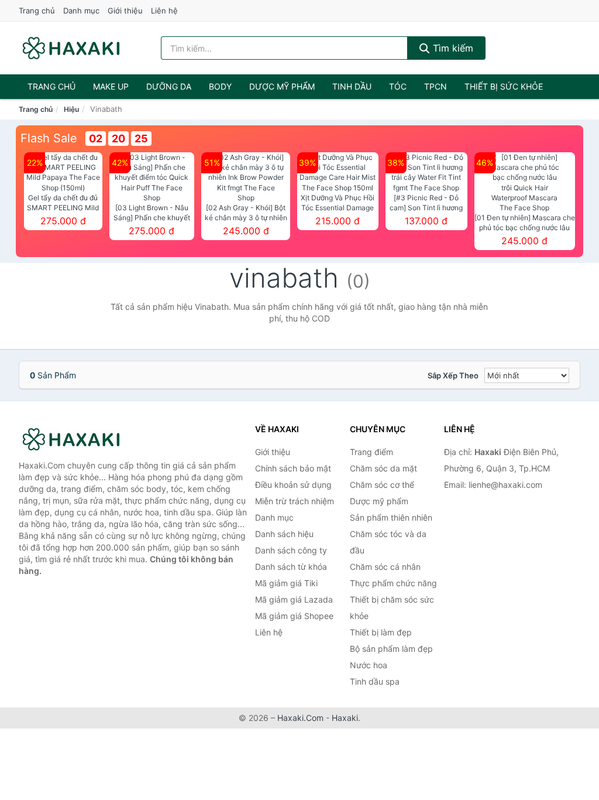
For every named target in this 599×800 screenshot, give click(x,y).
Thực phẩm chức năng (393, 583)
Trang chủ (37, 10)
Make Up (111, 86)
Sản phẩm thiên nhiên (391, 517)
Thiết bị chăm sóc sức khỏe (392, 607)
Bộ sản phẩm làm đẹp (391, 649)
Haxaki (345, 718)
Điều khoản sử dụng (293, 485)
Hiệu (71, 109)
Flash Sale (48, 138)
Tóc (398, 86)
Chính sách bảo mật (293, 468)
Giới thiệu (125, 10)
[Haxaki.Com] (71, 48)
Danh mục (81, 10)
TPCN (435, 86)
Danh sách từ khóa (291, 567)
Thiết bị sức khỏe (503, 86)
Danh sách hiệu (284, 534)
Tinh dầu (351, 86)
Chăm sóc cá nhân (385, 567)
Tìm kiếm (451, 48)
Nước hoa (368, 665)
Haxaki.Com (300, 718)
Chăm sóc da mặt (383, 468)
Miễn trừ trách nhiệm (294, 501)
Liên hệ (164, 10)
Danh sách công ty (291, 550)
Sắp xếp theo (453, 375)
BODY (220, 86)
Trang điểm (371, 452)
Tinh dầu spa (375, 681)
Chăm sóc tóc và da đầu (388, 542)
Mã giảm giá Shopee (294, 616)
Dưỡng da (168, 86)
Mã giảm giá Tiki (286, 583)
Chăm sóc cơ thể (382, 485)
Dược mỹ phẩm (282, 86)
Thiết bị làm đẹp (381, 632)
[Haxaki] (77, 439)
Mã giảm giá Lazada (294, 599)
